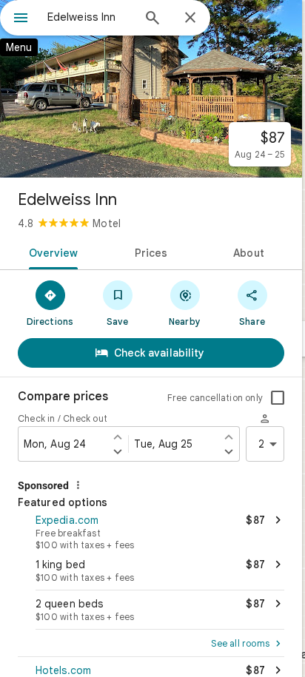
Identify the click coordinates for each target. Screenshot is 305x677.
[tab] (50, 251)
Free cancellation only (215, 397)
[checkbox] (277, 398)
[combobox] (89, 17)
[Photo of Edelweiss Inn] (151, 89)
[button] (151, 530)
